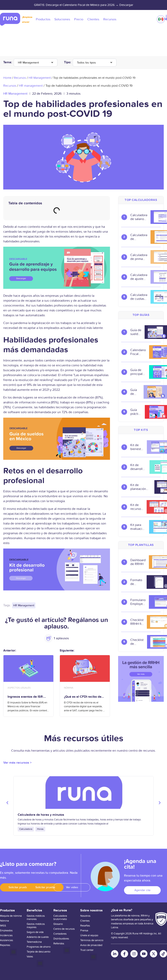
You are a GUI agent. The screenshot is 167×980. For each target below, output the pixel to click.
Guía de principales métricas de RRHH (138, 372)
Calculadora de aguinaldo (138, 237)
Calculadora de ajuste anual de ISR (138, 277)
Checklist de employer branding (137, 642)
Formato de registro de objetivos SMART (136, 582)
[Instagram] (134, 953)
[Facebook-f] (124, 953)
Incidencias (6, 935)
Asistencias (6, 940)
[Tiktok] (163, 953)
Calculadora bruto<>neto (60, 917)
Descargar (126, 5)
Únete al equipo (89, 935)
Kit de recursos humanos (136, 507)
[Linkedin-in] (114, 953)
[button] (7, 803)
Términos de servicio (91, 940)
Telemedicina (34, 942)
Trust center (86, 950)
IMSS (3, 925)
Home (7, 78)
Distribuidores (61, 938)
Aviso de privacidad (91, 945)
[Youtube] (143, 953)
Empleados (6, 930)
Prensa (84, 930)
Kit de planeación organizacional (140, 487)
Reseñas (85, 925)
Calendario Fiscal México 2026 (138, 352)
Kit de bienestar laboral (137, 447)
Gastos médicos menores (36, 917)
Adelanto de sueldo (38, 937)
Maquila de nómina (11, 916)
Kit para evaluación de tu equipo (138, 527)
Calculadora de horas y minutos (41, 815)
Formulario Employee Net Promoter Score (138, 602)
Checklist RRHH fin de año (137, 622)
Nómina (4, 920)
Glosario (58, 924)
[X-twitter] (153, 953)
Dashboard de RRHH (138, 562)
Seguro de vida (35, 932)
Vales (30, 956)
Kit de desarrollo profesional (138, 467)
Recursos (20, 78)
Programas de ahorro (39, 946)
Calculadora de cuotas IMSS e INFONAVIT (138, 297)
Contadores (60, 933)
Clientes (85, 920)
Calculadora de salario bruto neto (138, 217)
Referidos (58, 943)
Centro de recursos (64, 929)
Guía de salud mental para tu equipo (135, 392)
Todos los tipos (86, 62)
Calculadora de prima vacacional (138, 257)
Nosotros (85, 916)
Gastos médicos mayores (36, 925)
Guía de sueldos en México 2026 (135, 332)
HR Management (28, 62)
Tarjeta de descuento (38, 951)
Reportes (5, 945)
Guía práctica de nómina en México (136, 412)
